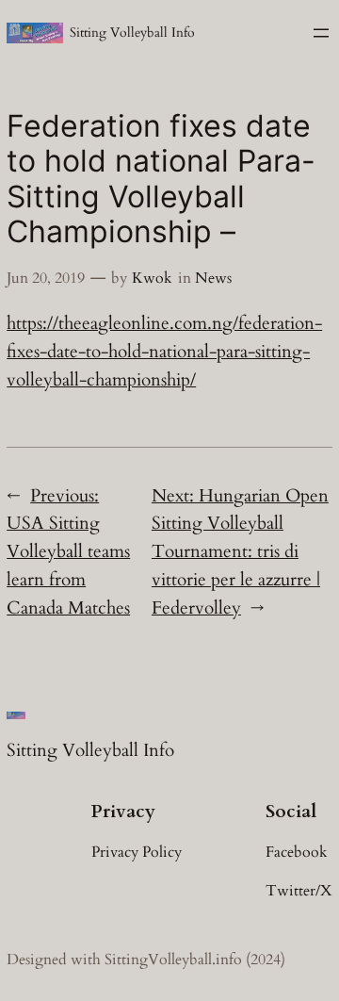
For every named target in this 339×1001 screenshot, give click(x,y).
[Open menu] (321, 33)
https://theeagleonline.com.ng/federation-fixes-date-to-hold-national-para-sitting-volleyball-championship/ (164, 351)
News (213, 278)
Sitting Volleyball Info (132, 32)
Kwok (152, 278)
